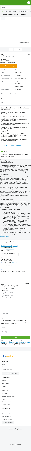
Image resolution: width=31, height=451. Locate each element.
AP (15, 69)
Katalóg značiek (6, 404)
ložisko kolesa (18, 72)
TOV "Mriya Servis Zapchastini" (9, 246)
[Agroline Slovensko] (10, 2)
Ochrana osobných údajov (8, 396)
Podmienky (4, 393)
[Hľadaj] (28, 7)
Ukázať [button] (14, 262)
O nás (3, 364)
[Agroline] (6, 11)
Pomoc (3, 367)
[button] (28, 2)
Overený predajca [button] (8, 247)
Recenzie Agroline (6, 401)
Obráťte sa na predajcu (8, 66)
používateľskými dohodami (23, 342)
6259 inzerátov (10, 249)
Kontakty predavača (7, 369)
